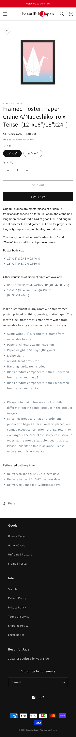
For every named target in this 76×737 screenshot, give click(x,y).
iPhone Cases (17, 536)
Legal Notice (16, 635)
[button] (5, 14)
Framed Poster (18, 563)
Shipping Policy (18, 625)
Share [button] (11, 503)
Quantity (8, 162)
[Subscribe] (63, 682)
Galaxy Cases (16, 545)
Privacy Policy (17, 607)
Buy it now (38, 197)
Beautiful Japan (32, 730)
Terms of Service (18, 616)
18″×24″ (33, 153)
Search (12, 589)
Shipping (7, 139)
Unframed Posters (20, 554)
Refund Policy (17, 598)
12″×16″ (12, 153)
